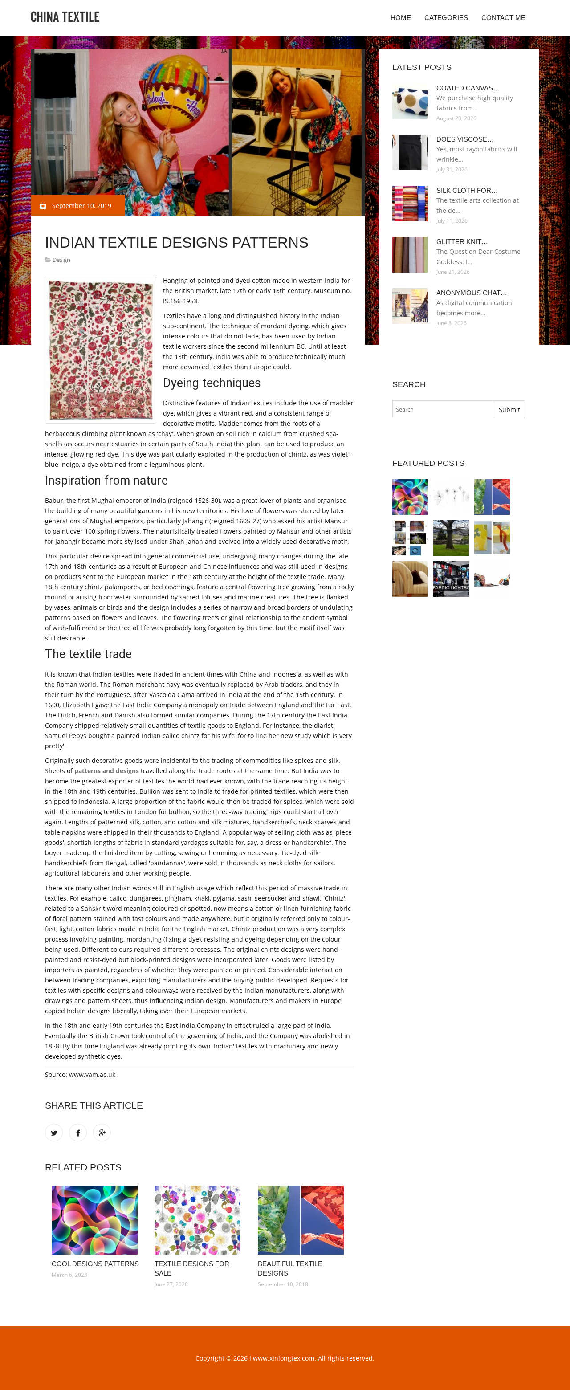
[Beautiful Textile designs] (302, 1220)
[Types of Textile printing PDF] (410, 538)
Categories (446, 17)
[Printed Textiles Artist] (451, 538)
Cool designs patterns (95, 1264)
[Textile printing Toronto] (451, 579)
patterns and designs (106, 770)
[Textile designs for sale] (199, 1220)
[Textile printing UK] (492, 579)
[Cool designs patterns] (96, 1220)
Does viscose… (465, 139)
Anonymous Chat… (471, 293)
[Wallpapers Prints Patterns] (492, 538)
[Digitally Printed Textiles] (410, 579)
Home (401, 17)
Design (61, 260)
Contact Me (503, 17)
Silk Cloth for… (467, 190)
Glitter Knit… (462, 241)
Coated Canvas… (468, 88)
